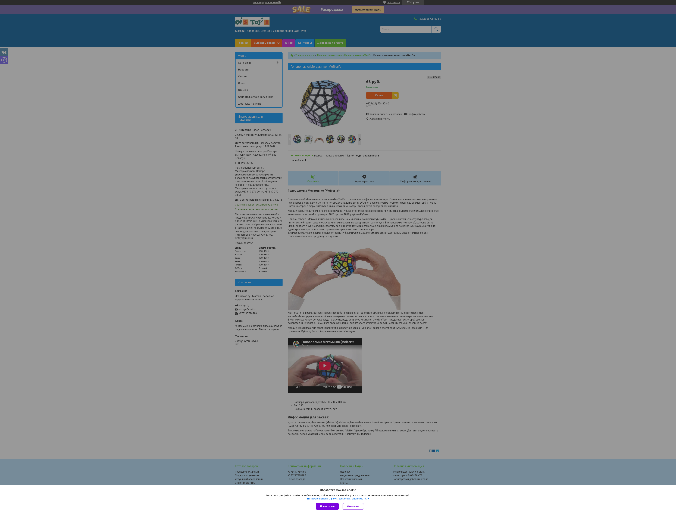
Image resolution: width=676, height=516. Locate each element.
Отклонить (353, 506)
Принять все (327, 506)
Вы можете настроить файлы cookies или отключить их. (337, 498)
